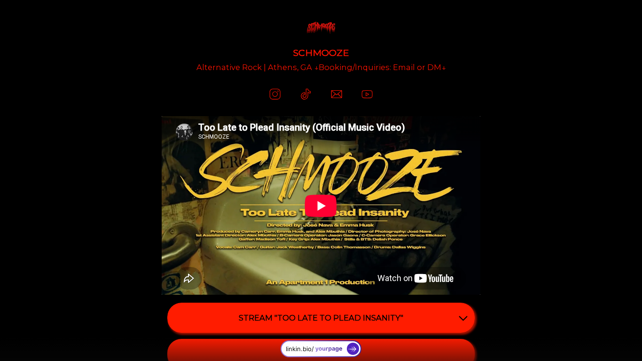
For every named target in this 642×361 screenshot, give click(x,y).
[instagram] (275, 94)
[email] (336, 94)
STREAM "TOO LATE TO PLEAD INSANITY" (321, 317)
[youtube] (367, 94)
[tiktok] (306, 94)
